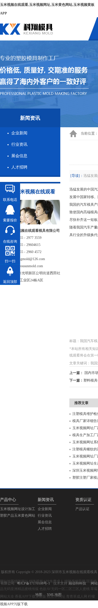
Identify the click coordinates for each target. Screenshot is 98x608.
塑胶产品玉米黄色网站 (17, 515)
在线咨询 (10, 241)
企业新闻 (19, 133)
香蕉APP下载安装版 (30, 596)
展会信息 (19, 156)
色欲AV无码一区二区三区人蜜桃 (64, 589)
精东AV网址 (56, 596)
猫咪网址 (21, 581)
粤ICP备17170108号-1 (33, 583)
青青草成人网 (76, 596)
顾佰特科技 (77, 583)
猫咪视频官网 (74, 581)
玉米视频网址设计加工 (17, 509)
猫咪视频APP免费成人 (46, 581)
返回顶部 (10, 282)
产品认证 (82, 509)
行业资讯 (19, 144)
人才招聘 (19, 167)
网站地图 (7, 581)
